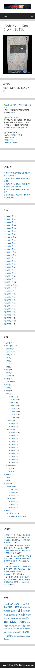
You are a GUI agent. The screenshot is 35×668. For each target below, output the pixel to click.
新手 (15, 611)
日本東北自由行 (21, 618)
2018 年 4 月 (8, 306)
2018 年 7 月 (8, 300)
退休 (24, 636)
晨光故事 (11, 626)
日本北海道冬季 (9, 615)
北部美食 (12, 495)
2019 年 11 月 (9, 252)
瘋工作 (6, 379)
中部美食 (12, 492)
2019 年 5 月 (8, 270)
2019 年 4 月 (8, 273)
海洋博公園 (21, 628)
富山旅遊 (12, 438)
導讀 (21, 607)
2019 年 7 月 (8, 264)
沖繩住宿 (14, 411)
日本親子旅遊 (16, 622)
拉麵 (29, 607)
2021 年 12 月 (9, 237)
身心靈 (8, 375)
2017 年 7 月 (8, 318)
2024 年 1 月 (8, 216)
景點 (16, 626)
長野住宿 (14, 417)
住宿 (8, 393)
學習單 (17, 607)
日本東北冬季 (10, 618)
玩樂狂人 (9, 535)
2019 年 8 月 (8, 261)
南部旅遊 (12, 426)
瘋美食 (6, 483)
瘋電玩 (6, 510)
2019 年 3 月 (8, 276)
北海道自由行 (9, 607)
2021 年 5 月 (8, 240)
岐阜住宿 (14, 405)
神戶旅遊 (12, 456)
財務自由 (20, 636)
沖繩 (23, 625)
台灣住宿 (12, 396)
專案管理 (9, 381)
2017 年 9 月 (8, 312)
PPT (21, 604)
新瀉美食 (12, 501)
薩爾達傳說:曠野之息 (16, 516)
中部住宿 (14, 399)
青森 (5, 639)
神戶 (11, 632)
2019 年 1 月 (8, 282)
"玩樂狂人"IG (9, 140)
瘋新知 (6, 385)
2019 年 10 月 (9, 255)
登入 (15, 88)
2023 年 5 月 (8, 219)
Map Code (13, 603)
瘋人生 (6, 370)
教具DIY (9, 355)
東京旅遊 (12, 447)
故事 (8, 611)
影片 (12, 112)
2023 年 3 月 (8, 225)
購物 (10, 468)
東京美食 (12, 504)
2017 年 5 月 (8, 324)
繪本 (20, 632)
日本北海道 (26, 611)
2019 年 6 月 (8, 267)
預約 (10, 471)
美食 (24, 632)
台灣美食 (9, 486)
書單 (19, 626)
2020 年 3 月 (8, 249)
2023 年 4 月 (8, 222)
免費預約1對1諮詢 (12, 117)
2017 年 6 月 (8, 321)
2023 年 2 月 (8, 228)
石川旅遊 (12, 453)
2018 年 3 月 (8, 309)
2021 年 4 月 (8, 243)
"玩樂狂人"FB (9, 137)
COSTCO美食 (14, 489)
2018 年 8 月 (8, 297)
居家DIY (9, 352)
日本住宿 (12, 402)
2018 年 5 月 (8, 303)
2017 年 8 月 (8, 315)
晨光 (26, 622)
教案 (12, 611)
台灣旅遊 (9, 420)
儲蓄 (24, 604)
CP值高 (6, 604)
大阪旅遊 (12, 435)
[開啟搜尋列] (32, 16)
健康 (8, 373)
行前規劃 (9, 465)
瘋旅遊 (6, 391)
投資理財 (25, 607)
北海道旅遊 (13, 432)
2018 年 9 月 (8, 294)
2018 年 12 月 (9, 285)
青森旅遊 (12, 462)
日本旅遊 (9, 429)
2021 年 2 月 (8, 246)
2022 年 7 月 (8, 234)
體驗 (8, 639)
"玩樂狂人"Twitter (10, 142)
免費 (27, 604)
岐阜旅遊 (12, 441)
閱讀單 (28, 636)
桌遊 (8, 358)
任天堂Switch (11, 513)
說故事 (14, 636)
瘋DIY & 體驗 (8, 346)
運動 (8, 361)
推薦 (5, 611)
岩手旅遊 (12, 444)
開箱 (8, 367)
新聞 (8, 387)
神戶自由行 (16, 632)
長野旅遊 (12, 459)
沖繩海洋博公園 (8, 628)
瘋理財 (6, 474)
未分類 (6, 343)
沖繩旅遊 (12, 450)
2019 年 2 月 (8, 279)
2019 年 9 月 (8, 258)
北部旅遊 (12, 423)
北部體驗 (9, 349)
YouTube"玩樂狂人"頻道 (13, 135)
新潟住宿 (14, 408)
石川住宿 (14, 414)
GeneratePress (28, 665)
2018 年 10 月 (9, 291)
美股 (8, 480)
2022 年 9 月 (8, 231)
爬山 (10, 364)
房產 (8, 477)
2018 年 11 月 (9, 288)
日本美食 (9, 498)
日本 (20, 610)
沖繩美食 (12, 507)
